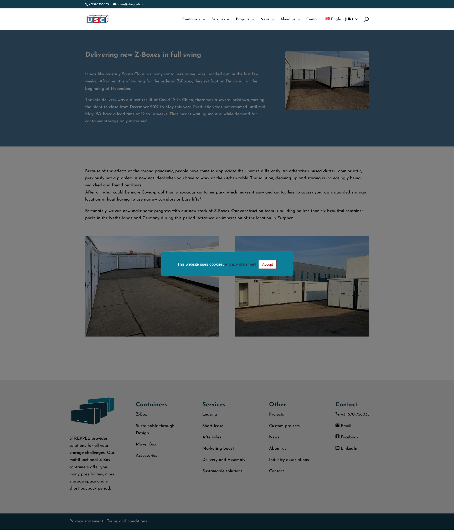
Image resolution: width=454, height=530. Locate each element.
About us (287, 19)
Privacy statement (240, 264)
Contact (313, 19)
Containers (191, 19)
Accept (267, 264)
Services (218, 19)
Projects (242, 19)
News (264, 19)
